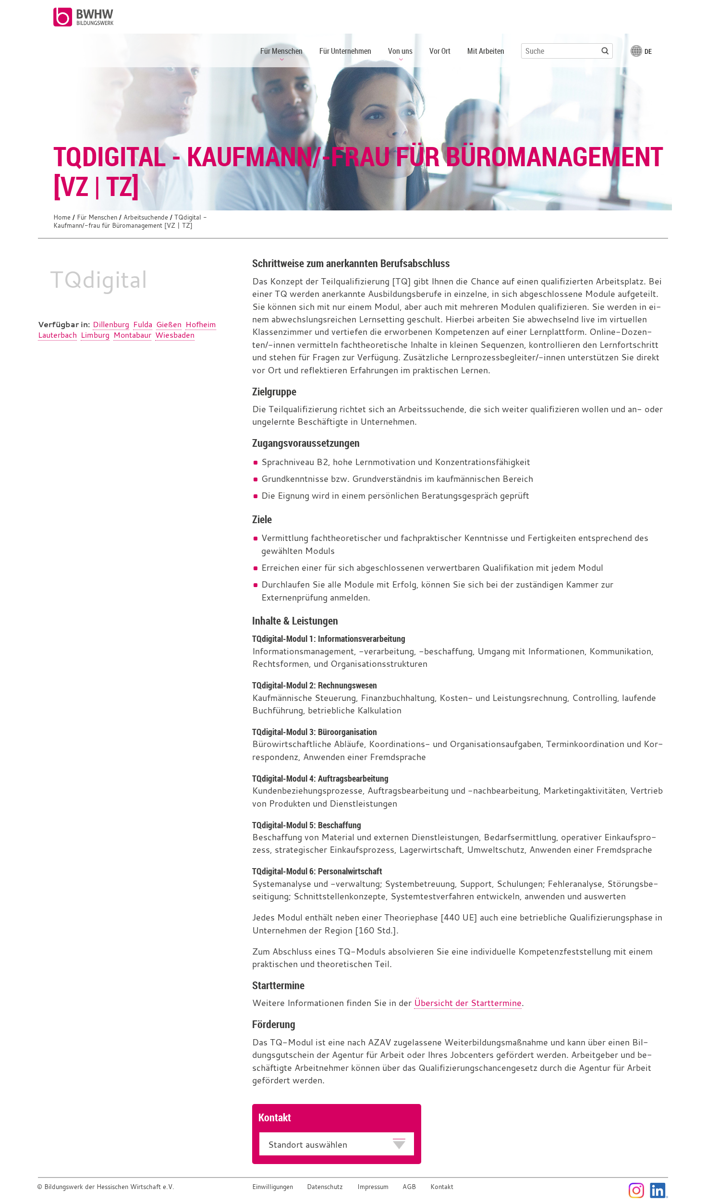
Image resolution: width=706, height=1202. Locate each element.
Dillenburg (111, 324)
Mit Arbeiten (485, 51)
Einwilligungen (272, 1187)
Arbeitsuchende (145, 217)
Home (62, 217)
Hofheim (200, 324)
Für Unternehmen (345, 51)
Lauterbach (57, 335)
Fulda (142, 324)
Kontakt (441, 1187)
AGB (409, 1187)
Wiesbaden (175, 335)
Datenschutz (325, 1187)
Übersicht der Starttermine (468, 1002)
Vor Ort (439, 51)
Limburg (95, 335)
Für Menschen (97, 217)
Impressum (373, 1187)
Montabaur (132, 335)
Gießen (169, 324)
